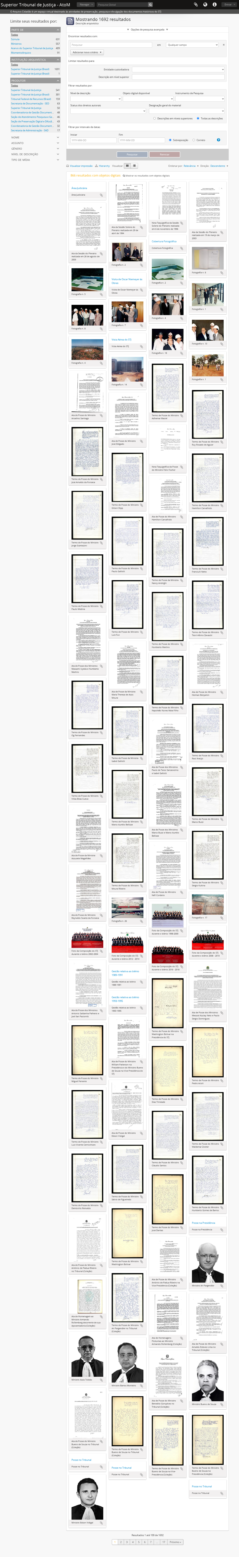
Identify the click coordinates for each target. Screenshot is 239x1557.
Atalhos (214, 4)
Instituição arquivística (28, 59)
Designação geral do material (165, 105)
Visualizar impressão (81, 166)
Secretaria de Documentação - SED (30, 103)
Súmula (15, 39)
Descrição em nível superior (114, 77)
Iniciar (73, 134)
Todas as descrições (211, 118)
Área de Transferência (196, 4)
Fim (121, 134)
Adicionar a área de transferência (101, 195)
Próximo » (175, 1542)
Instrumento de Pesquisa (189, 93)
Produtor (18, 80)
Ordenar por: (175, 166)
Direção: (204, 166)
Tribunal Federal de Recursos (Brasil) (31, 99)
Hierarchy (104, 166)
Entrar (228, 4)
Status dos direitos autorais (85, 105)
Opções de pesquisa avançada (147, 29)
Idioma (205, 4)
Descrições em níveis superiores (175, 118)
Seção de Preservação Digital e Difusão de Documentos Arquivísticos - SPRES (53, 121)
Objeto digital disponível (136, 93)
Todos (14, 34)
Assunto (17, 142)
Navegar (84, 4)
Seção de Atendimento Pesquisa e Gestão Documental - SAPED (45, 117)
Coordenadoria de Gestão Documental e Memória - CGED (42, 126)
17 (163, 1542)
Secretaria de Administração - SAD (29, 130)
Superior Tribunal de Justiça (26, 108)
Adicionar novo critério (85, 52)
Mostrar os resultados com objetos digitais (147, 175)
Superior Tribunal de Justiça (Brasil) (30, 69)
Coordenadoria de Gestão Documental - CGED (36, 112)
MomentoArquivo (21, 52)
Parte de (17, 29)
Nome (15, 137)
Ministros (16, 43)
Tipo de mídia (20, 159)
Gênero (16, 148)
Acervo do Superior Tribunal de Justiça (32, 48)
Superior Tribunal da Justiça (26, 90)
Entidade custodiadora (116, 69)
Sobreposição (180, 140)
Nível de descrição (24, 153)
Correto (200, 140)
